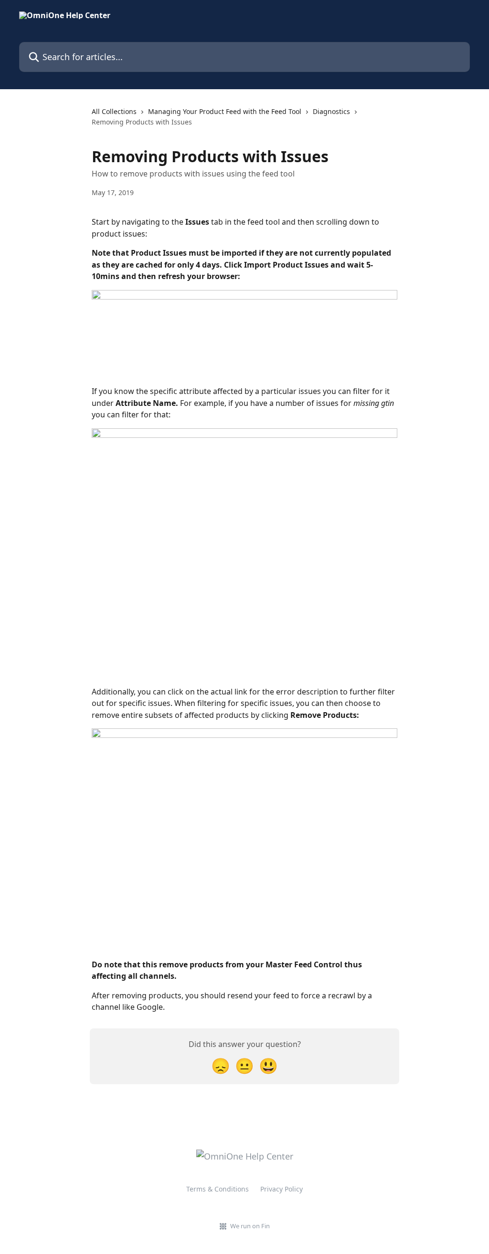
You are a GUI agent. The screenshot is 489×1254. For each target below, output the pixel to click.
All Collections (114, 111)
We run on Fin (250, 1226)
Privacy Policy (281, 1188)
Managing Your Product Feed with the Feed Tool (224, 111)
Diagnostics (331, 111)
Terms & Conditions (217, 1188)
